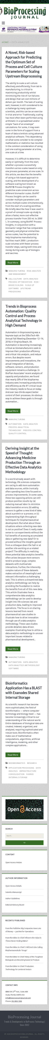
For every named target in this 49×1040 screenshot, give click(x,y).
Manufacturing (17, 271)
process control (32, 430)
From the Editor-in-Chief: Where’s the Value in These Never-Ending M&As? (23, 939)
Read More (14, 263)
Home (5, 42)
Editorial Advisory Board (14, 905)
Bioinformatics (17, 763)
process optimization (20, 282)
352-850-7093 (16, 1001)
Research (32, 763)
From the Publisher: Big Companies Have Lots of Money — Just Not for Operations (23, 930)
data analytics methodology (24, 665)
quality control (18, 433)
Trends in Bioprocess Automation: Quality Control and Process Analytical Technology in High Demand (23, 315)
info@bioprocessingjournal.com (18, 998)
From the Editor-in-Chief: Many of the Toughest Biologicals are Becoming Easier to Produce (24, 958)
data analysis (31, 279)
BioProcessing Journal (24, 1017)
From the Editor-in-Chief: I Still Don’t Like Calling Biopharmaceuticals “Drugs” (23, 948)
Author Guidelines (12, 898)
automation (15, 424)
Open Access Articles (13, 862)
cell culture (15, 279)
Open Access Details (13, 886)
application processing (21, 768)
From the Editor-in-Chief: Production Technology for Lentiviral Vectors (19, 967)
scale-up (29, 285)
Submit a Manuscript (13, 892)
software (14, 288)
